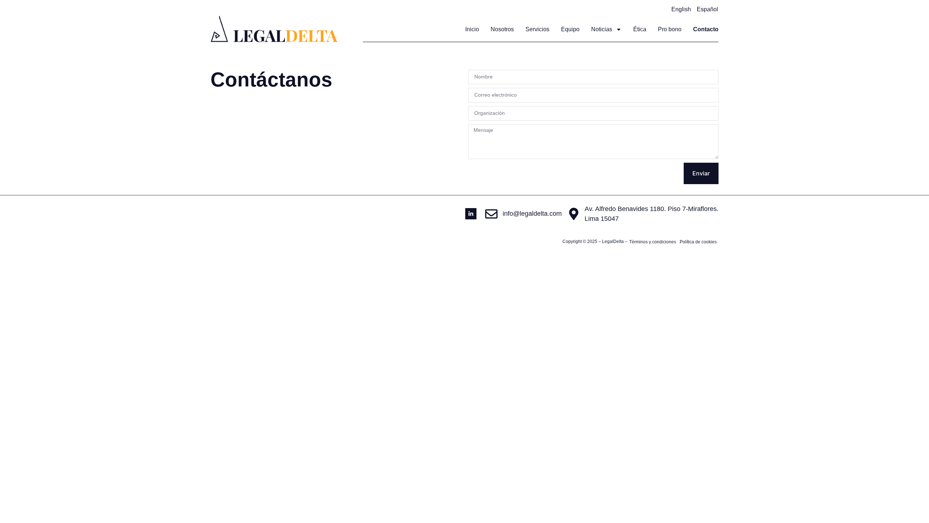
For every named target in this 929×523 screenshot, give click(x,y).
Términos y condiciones (652, 241)
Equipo (570, 29)
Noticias (601, 29)
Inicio (472, 29)
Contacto (706, 29)
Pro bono (670, 29)
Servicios (537, 29)
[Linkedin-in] (470, 213)
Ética (639, 29)
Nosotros (502, 29)
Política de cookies (698, 241)
